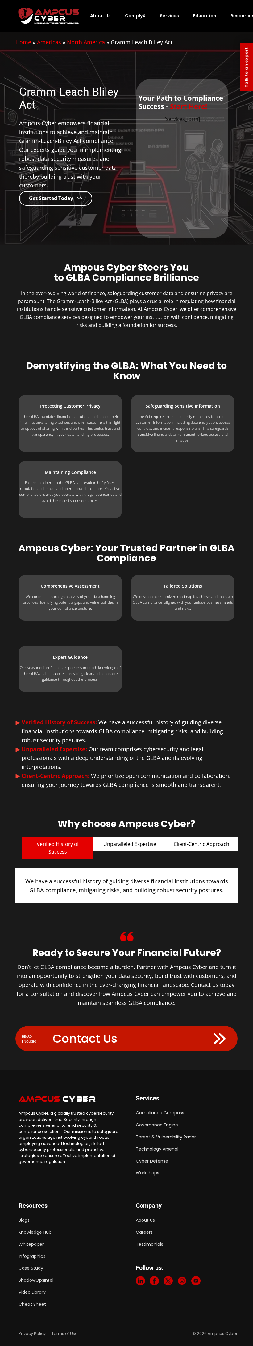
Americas (49, 42)
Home (23, 42)
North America (86, 42)
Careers (144, 1232)
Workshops (147, 1173)
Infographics (32, 1256)
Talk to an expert (246, 67)
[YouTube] (196, 1282)
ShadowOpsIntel (36, 1280)
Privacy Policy (32, 1333)
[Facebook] (154, 1282)
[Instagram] (182, 1282)
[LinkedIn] (140, 1282)
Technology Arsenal (157, 1149)
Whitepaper (31, 1244)
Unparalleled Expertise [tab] (129, 844)
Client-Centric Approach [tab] (201, 844)
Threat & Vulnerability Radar (166, 1137)
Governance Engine (157, 1125)
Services (169, 16)
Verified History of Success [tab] (58, 848)
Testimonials (149, 1244)
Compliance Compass (160, 1113)
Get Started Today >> (55, 198)
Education (204, 16)
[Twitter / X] (168, 1282)
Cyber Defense (152, 1161)
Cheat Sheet (32, 1304)
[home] (49, 15)
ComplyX (135, 16)
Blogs (24, 1220)
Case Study (31, 1268)
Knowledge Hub (35, 1232)
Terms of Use (65, 1333)
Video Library (32, 1292)
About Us (100, 16)
